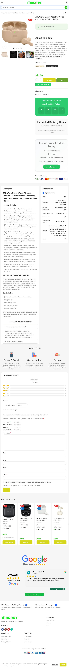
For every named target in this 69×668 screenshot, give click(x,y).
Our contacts (4, 638)
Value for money (8, 424)
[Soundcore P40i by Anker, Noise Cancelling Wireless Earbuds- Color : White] (59, 510)
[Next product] (67, 13)
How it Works (27, 641)
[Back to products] (65, 13)
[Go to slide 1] (12, 48)
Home (2, 13)
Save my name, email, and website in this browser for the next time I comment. (28, 482)
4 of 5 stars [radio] (18, 422)
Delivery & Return (6, 641)
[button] (2, 33)
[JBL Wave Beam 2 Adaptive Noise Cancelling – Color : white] (42, 510)
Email (5, 475)
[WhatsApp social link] (48, 95)
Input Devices (22, 13)
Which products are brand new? (16, 327)
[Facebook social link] (41, 95)
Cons (4, 460)
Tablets (48, 625)
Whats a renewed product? (15, 341)
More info (53, 664)
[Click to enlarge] (4, 47)
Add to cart (49, 80)
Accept (62, 664)
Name (5, 467)
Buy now (61, 80)
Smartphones (49, 619)
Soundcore (56, 524)
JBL (37, 524)
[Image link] (9, 617)
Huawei (5, 523)
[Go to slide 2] (14, 48)
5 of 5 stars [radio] (20, 422)
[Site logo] (33, 2)
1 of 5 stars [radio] (14, 422)
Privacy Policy (27, 636)
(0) (10, 525)
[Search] (64, 7)
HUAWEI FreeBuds (8, 519)
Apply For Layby (51, 167)
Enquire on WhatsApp (42, 84)
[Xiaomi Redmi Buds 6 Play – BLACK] (25, 510)
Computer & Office (11, 13)
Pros (4, 453)
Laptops (48, 622)
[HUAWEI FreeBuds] (9, 510)
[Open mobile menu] (2, 2)
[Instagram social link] (43, 95)
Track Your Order (6, 636)
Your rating (6, 422)
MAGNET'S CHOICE (51, 66)
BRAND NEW (39, 66)
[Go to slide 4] (17, 48)
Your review (7, 433)
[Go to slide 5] (19, 48)
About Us (26, 638)
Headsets (30, 13)
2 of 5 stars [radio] (16, 422)
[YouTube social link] (45, 95)
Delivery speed (7, 429)
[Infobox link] (14, 605)
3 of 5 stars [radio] (17, 422)
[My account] (65, 2)
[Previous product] (63, 13)
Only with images (10, 405)
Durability (6, 427)
